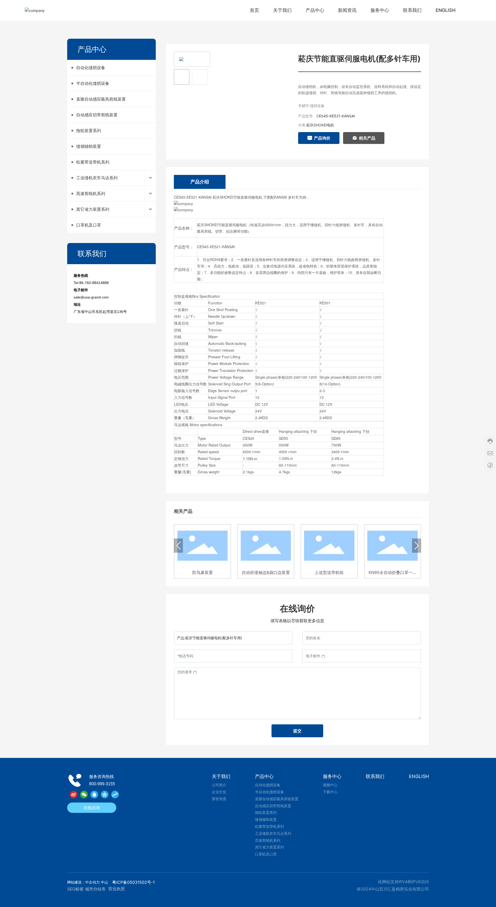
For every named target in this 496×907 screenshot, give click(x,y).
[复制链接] (115, 794)
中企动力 (92, 882)
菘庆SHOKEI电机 (320, 125)
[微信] (84, 794)
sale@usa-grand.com (91, 297)
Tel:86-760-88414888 (91, 283)
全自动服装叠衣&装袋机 (393, 572)
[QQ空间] (105, 794)
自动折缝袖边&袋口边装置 (203, 572)
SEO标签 (75, 889)
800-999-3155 (102, 784)
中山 (104, 882)
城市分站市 (95, 889)
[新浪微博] (74, 794)
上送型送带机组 (265, 572)
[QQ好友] (94, 794)
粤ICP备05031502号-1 (133, 882)
